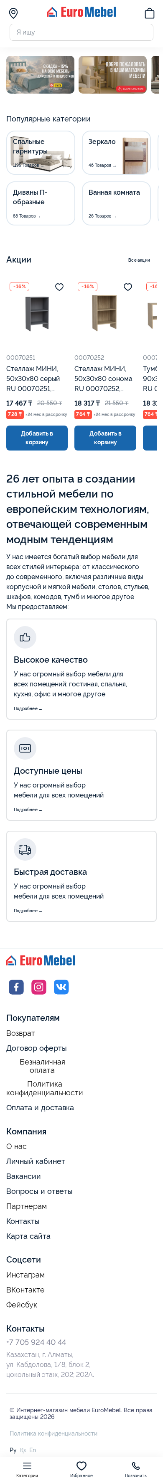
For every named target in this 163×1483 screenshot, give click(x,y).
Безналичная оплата (42, 1066)
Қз (23, 1450)
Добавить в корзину (37, 438)
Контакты (23, 1221)
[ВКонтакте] (61, 995)
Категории (27, 1475)
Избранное (81, 1475)
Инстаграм (25, 1275)
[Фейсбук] (16, 995)
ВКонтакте (25, 1290)
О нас (16, 1146)
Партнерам (26, 1206)
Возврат (20, 1033)
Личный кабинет (35, 1161)
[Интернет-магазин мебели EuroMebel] (81, 15)
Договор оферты (36, 1048)
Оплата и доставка (40, 1107)
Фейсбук (21, 1305)
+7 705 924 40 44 (36, 1342)
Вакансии (23, 1176)
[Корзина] (149, 14)
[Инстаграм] (39, 995)
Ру (13, 1450)
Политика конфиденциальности (44, 1088)
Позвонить (136, 1475)
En (32, 1450)
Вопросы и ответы (39, 1191)
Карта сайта (28, 1236)
